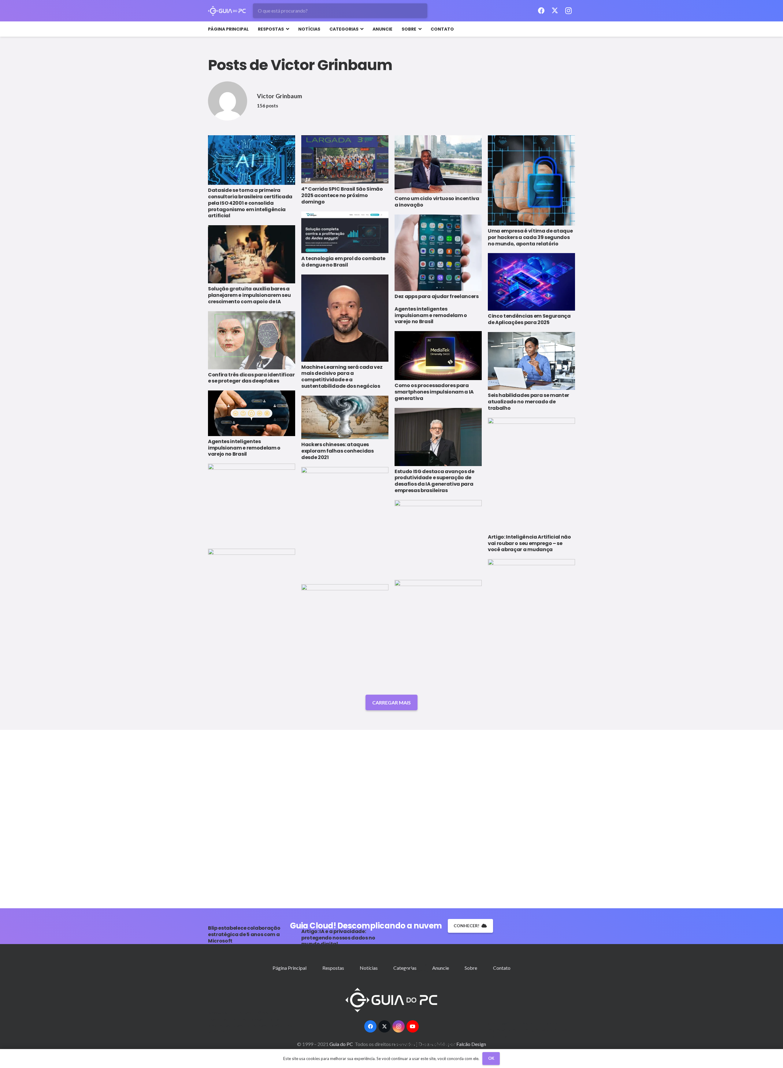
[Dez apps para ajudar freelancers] (438, 253)
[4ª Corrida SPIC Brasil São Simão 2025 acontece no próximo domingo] (344, 159)
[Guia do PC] (227, 11)
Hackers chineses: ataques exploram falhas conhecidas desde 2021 (337, 451)
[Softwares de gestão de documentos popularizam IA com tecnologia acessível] (438, 809)
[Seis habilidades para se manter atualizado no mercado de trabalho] (531, 361)
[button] (286, 29)
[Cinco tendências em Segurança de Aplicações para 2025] (531, 282)
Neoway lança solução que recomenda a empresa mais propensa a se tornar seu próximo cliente (250, 1023)
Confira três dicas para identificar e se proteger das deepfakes (251, 378)
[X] (555, 10)
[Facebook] (541, 10)
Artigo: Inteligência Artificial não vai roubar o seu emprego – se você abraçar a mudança (529, 543)
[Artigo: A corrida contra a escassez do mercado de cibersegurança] (344, 813)
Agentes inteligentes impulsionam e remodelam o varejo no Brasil (431, 315)
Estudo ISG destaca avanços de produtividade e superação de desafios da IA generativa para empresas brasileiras (434, 481)
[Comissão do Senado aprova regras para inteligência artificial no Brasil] (531, 788)
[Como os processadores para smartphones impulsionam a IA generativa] (438, 355)
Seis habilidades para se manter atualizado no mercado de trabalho (528, 402)
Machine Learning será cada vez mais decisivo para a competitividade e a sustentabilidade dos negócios (341, 377)
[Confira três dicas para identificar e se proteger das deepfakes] (251, 340)
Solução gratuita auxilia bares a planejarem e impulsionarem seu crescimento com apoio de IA (249, 295)
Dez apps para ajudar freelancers (437, 296)
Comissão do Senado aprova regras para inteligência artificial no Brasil (530, 1030)
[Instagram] (568, 10)
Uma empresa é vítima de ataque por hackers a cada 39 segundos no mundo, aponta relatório (530, 237)
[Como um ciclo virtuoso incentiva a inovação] (438, 164)
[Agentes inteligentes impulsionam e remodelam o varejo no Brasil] (251, 413)
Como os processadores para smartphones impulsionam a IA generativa (434, 392)
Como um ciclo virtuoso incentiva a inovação (437, 201)
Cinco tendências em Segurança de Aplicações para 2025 (529, 319)
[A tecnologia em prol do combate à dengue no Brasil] (344, 232)
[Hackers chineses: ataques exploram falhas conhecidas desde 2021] (344, 417)
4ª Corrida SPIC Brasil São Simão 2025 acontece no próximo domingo (342, 195)
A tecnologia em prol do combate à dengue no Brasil (343, 261)
